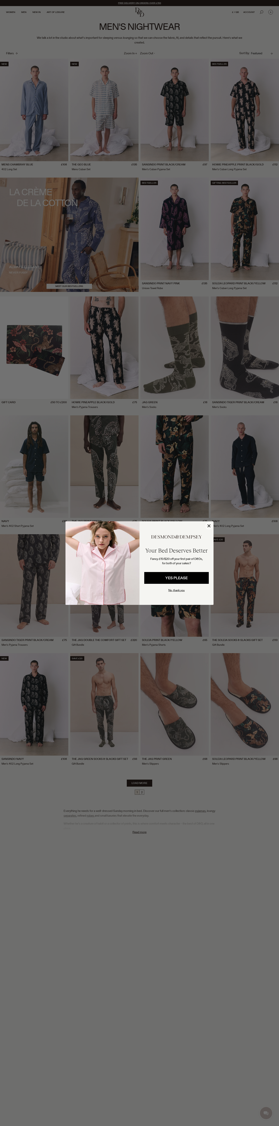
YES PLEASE (176, 578)
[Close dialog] (209, 526)
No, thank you (176, 590)
